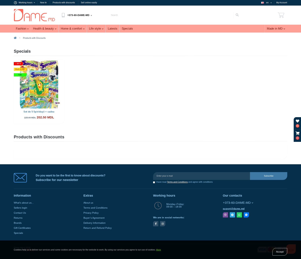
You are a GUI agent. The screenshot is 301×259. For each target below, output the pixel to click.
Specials (127, 28)
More (158, 250)
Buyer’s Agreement (94, 218)
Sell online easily (89, 2)
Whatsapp (239, 214)
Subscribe (268, 176)
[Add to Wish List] (51, 64)
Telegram (232, 214)
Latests (112, 28)
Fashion (21, 28)
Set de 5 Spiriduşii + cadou (39, 111)
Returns (18, 218)
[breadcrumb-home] (15, 38)
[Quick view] (59, 64)
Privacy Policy (91, 213)
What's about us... (24, 202)
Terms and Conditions (177, 182)
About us (88, 202)
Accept (280, 251)
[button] (297, 136)
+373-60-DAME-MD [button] (237, 202)
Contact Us (20, 213)
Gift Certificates (22, 228)
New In (43, 2)
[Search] (237, 15)
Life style (95, 28)
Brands (18, 223)
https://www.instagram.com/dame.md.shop (162, 223)
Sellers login (20, 208)
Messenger (246, 214)
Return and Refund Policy (97, 228)
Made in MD (275, 28)
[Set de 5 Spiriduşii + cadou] (39, 84)
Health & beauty (43, 28)
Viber (225, 214)
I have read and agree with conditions (184, 182)
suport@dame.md (234, 208)
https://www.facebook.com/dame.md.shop (155, 223)
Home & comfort (71, 28)
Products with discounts (64, 2)
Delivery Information (94, 223)
